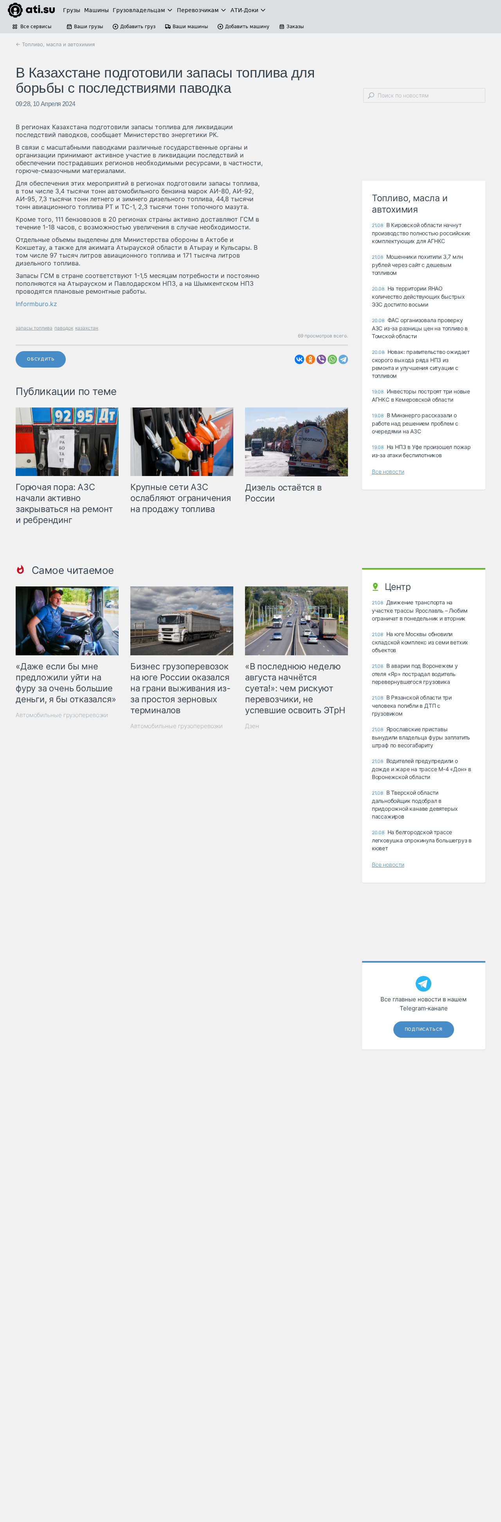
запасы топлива (34, 328)
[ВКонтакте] (299, 359)
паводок (63, 328)
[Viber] (321, 359)
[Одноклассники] (310, 359)
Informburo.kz (36, 304)
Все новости (388, 471)
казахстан (86, 328)
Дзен (252, 726)
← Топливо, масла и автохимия (55, 44)
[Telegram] (343, 359)
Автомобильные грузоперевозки (62, 715)
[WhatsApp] (332, 359)
